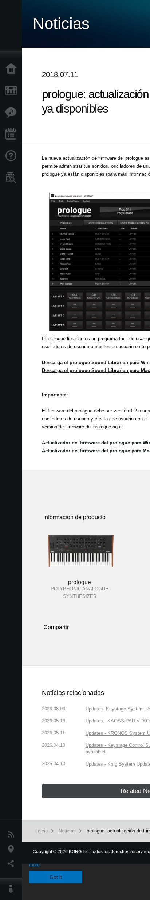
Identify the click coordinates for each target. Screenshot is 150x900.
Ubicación (12, 849)
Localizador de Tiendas (12, 180)
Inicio (12, 69)
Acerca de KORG (12, 889)
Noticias (12, 834)
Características (12, 112)
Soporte (12, 156)
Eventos (12, 134)
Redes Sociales (12, 863)
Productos (12, 91)
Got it (56, 877)
